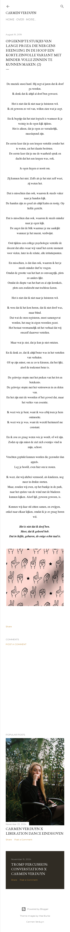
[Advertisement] (35, 689)
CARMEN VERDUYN (21, 13)
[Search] (62, 5)
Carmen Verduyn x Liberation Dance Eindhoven (34, 831)
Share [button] (9, 626)
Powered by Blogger (37, 909)
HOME (10, 19)
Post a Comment (16, 644)
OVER (20, 19)
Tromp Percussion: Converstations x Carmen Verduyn (29, 869)
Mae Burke (44, 915)
